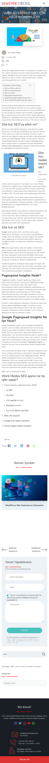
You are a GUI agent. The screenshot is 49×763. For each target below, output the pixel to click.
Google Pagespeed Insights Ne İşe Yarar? (18, 98)
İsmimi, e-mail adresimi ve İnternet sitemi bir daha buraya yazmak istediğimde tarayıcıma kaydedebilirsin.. (24, 597)
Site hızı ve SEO (10, 93)
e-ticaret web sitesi (33, 325)
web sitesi (8, 148)
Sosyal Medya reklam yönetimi (17, 426)
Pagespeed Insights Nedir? (13, 95)
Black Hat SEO (21, 410)
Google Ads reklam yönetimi (17, 420)
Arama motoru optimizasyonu (12, 146)
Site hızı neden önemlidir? (13, 91)
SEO (7, 61)
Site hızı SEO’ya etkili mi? (13, 88)
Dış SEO (10, 395)
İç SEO (9, 390)
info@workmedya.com (29, 733)
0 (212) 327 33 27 (26, 741)
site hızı (7, 439)
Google (4, 232)
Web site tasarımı (12, 415)
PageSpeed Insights (35, 342)
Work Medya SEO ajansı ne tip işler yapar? (18, 100)
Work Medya (16, 53)
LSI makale (11, 400)
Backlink (10, 405)
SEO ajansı (28, 376)
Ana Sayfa (5, 667)
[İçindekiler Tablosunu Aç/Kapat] (30, 85)
